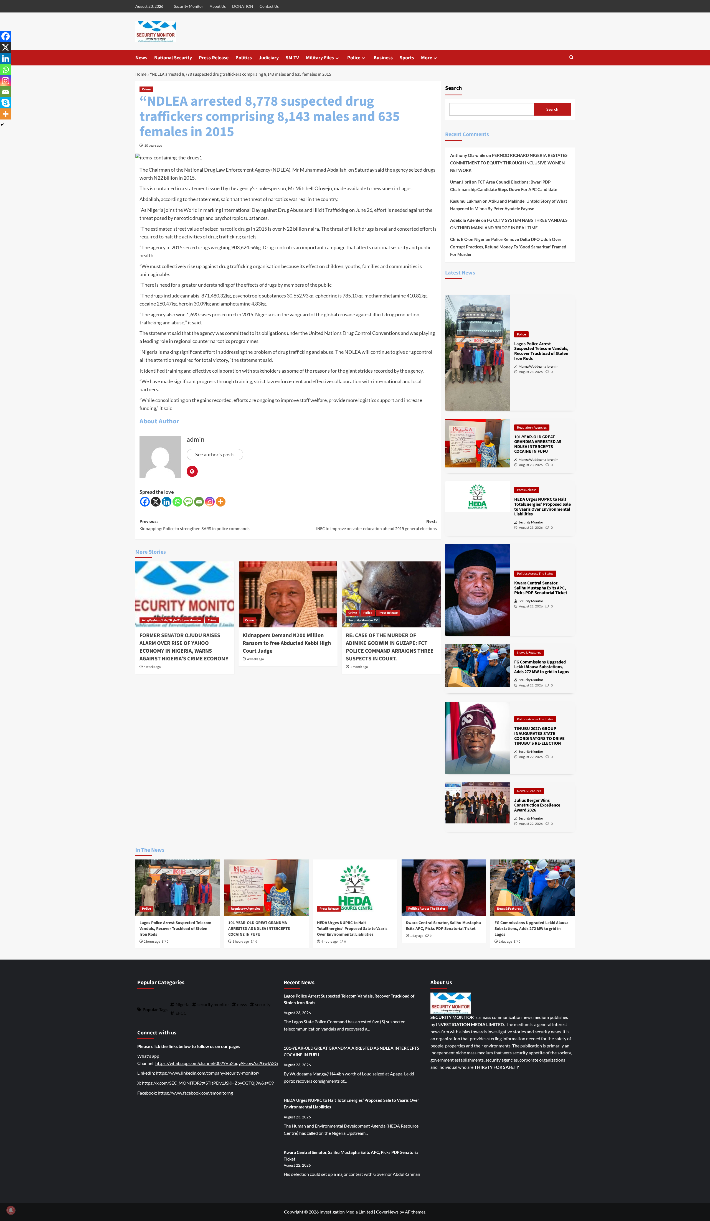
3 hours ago (241, 941)
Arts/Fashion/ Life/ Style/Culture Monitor (171, 620)
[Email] (199, 502)
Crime (146, 89)
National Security (173, 57)
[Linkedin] (166, 502)
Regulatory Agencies (532, 427)
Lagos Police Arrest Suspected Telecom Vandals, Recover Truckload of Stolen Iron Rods (175, 928)
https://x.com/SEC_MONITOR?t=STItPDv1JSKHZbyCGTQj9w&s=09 (208, 1082)
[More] (220, 502)
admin (195, 439)
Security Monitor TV (363, 620)
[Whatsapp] (177, 502)
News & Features (529, 652)
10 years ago (153, 145)
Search (453, 88)
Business (383, 57)
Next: (376, 525)
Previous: (195, 525)
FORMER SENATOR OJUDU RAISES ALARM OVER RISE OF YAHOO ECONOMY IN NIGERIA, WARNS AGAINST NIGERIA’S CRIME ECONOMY (184, 647)
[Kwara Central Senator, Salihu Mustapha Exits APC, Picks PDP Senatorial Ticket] (444, 887)
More (426, 57)
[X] (156, 502)
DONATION (242, 6)
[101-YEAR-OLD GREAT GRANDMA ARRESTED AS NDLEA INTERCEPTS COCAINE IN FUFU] (266, 887)
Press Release (214, 57)
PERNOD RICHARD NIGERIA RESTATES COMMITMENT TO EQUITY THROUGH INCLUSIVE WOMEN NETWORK (508, 163)
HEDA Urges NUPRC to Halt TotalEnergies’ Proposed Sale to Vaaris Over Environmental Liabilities (352, 928)
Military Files (320, 57)
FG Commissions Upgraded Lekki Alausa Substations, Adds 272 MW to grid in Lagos (532, 928)
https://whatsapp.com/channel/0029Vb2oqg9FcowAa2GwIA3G (216, 1063)
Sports (407, 57)
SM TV (292, 57)
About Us (218, 6)
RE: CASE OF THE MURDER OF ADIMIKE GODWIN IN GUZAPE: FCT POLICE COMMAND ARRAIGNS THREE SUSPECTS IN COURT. (389, 647)
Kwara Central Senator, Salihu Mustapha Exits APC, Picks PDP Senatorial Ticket (443, 926)
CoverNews (387, 1211)
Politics (243, 57)
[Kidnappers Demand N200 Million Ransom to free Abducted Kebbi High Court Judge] (288, 594)
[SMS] (188, 502)
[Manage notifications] (10, 1210)
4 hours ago (329, 941)
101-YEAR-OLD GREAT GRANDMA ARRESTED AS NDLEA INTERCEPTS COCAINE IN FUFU (259, 928)
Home (140, 74)
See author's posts (215, 454)
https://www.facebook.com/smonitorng (195, 1092)
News (141, 57)
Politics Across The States (535, 573)
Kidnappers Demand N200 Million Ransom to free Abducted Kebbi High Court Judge (287, 643)
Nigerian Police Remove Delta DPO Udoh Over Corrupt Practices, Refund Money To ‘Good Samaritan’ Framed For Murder (508, 247)
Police (353, 57)
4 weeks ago (152, 667)
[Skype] (5, 102)
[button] (571, 58)
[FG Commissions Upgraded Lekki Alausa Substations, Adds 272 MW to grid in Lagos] (532, 887)
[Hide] (2, 125)
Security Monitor (188, 6)
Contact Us (269, 6)
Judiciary (269, 57)
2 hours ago (152, 941)
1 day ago (417, 935)
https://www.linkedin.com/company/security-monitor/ (207, 1072)
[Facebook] (145, 502)
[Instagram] (210, 502)
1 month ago (359, 667)
